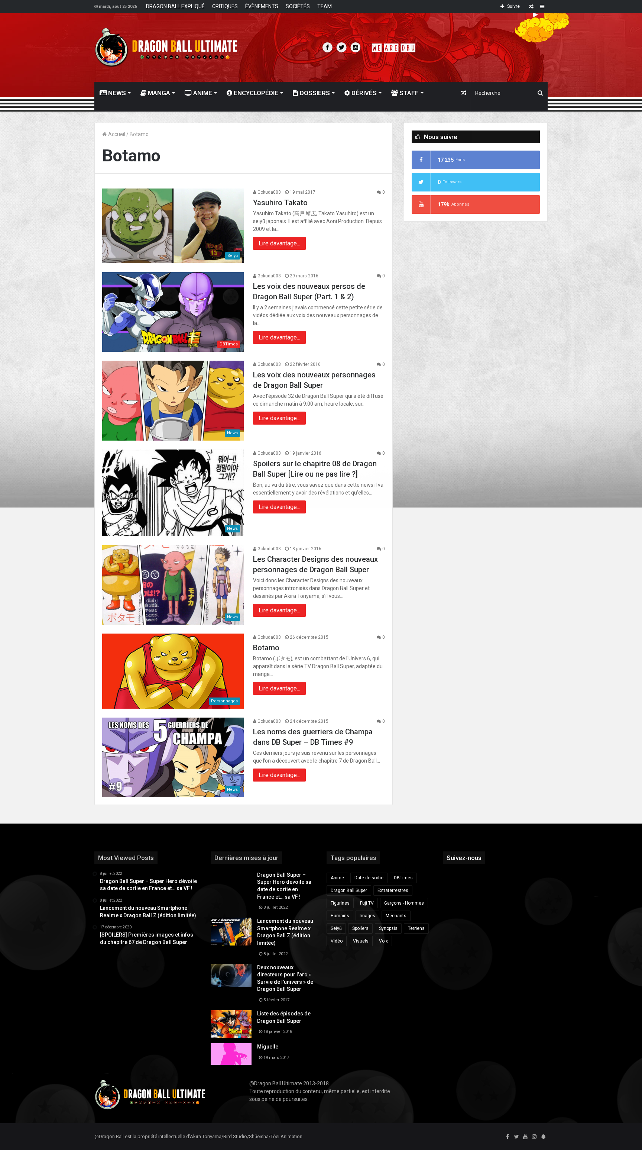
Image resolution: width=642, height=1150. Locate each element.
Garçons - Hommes (404, 903)
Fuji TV (367, 903)
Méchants (396, 915)
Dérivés (363, 93)
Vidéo (337, 941)
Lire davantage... (279, 243)
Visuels (361, 941)
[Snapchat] (543, 1137)
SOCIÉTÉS (298, 6)
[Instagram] (534, 1137)
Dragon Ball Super (349, 890)
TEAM (324, 6)
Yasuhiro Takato (280, 202)
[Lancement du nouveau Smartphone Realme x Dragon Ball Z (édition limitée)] (231, 932)
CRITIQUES (225, 6)
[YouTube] (525, 1137)
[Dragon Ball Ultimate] (166, 47)
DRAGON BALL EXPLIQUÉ (175, 6)
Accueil (116, 134)
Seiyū (336, 928)
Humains (340, 915)
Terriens (416, 928)
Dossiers (314, 93)
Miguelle (267, 1047)
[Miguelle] (231, 1054)
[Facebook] (507, 1137)
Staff (408, 93)
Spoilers (360, 928)
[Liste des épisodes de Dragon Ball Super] (231, 1024)
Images (367, 915)
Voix (383, 941)
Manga (158, 93)
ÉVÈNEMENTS (261, 6)
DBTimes (403, 877)
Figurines (340, 903)
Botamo (266, 647)
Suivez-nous (464, 857)
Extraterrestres (392, 890)
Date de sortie (368, 877)
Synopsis (388, 928)
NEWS (116, 93)
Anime (202, 93)
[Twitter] (516, 1137)
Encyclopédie (255, 93)
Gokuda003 (268, 192)
